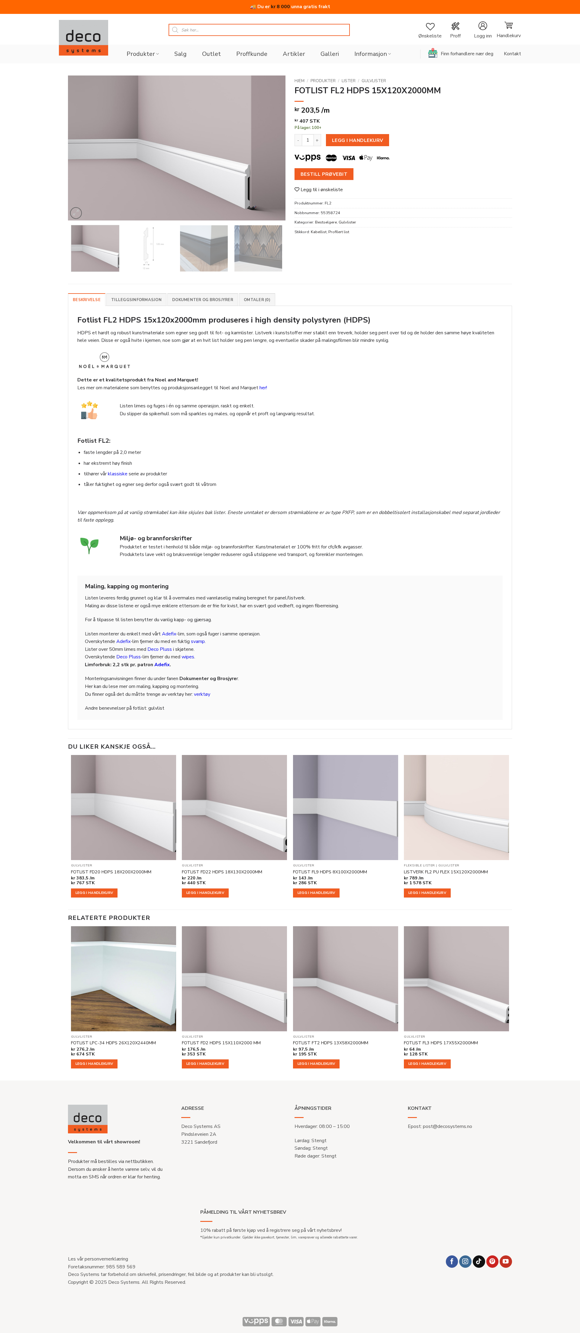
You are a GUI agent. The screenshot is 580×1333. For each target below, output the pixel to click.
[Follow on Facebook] (452, 1261)
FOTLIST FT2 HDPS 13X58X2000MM (330, 1043)
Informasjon (370, 54)
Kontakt (512, 53)
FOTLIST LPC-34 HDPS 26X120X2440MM (113, 1043)
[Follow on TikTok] (479, 1261)
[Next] (273, 147)
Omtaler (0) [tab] (257, 300)
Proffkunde (251, 54)
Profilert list (338, 232)
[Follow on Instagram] (465, 1261)
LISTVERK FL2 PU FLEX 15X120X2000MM (446, 872)
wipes (188, 657)
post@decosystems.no (447, 1126)
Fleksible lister (419, 865)
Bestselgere (326, 222)
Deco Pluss (159, 649)
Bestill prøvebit (324, 174)
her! (263, 387)
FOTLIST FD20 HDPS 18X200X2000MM (111, 872)
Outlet (211, 54)
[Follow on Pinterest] (492, 1261)
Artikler (294, 54)
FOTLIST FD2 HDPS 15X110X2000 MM (221, 1043)
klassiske (117, 474)
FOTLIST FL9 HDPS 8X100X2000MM (330, 872)
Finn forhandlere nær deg (467, 53)
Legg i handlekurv (357, 140)
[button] (482, 30)
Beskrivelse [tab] (87, 300)
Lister (349, 81)
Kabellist (319, 232)
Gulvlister (374, 81)
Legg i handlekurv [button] (94, 892)
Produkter (141, 54)
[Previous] (80, 147)
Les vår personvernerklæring (98, 1259)
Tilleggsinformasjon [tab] (136, 300)
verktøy (202, 694)
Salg (180, 54)
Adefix (169, 634)
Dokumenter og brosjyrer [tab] (202, 300)
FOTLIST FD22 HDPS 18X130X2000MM (222, 872)
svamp (198, 641)
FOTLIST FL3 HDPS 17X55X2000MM (441, 1043)
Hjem (299, 81)
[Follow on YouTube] (506, 1261)
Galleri (330, 54)
